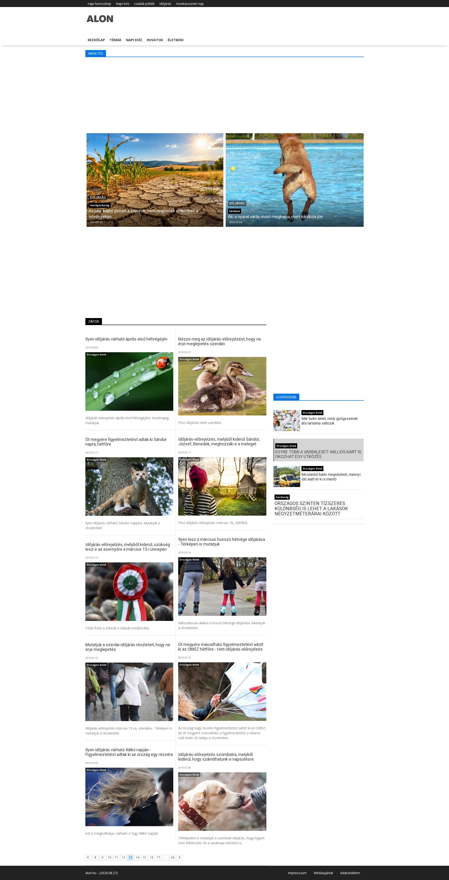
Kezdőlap (96, 40)
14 (137, 857)
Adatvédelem (350, 873)
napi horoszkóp (99, 3)
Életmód (176, 40)
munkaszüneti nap (190, 3)
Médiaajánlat (323, 873)
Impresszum (297, 873)
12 (123, 857)
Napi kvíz (122, 3)
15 (144, 857)
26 (172, 857)
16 (151, 857)
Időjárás (165, 3)
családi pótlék (144, 3)
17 (158, 857)
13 (130, 857)
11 (116, 857)
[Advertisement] (225, 94)
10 (109, 857)
